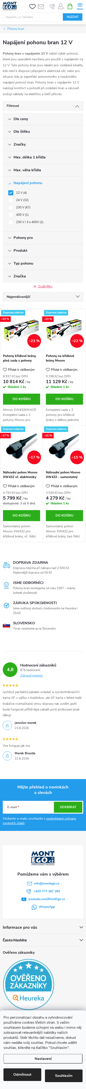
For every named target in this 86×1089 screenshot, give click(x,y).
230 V (23, 207)
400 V (22, 215)
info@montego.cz (46, 883)
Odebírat (68, 807)
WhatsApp (47, 907)
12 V (21, 193)
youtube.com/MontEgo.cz (46, 899)
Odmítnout (22, 1074)
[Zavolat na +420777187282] (52, 6)
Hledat (73, 17)
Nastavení (43, 1058)
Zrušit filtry (45, 287)
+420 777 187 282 (46, 891)
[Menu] (80, 6)
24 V (22, 200)
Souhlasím (63, 1075)
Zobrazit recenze (31, 676)
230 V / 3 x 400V (29, 222)
